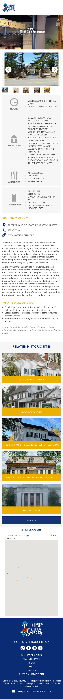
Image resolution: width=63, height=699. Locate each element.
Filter (52, 535)
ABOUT (31, 662)
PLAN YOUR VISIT (31, 658)
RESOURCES (31, 670)
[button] (28, 577)
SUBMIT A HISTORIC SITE (31, 674)
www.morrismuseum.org (21, 235)
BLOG (32, 666)
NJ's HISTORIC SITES (31, 655)
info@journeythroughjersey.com (34, 691)
